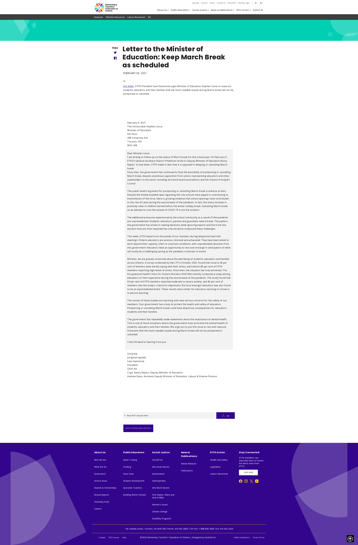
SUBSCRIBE (248, 472)
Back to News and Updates (138, 428)
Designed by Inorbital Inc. (204, 537)
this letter (128, 86)
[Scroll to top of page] (350, 538)
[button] (163, 10)
